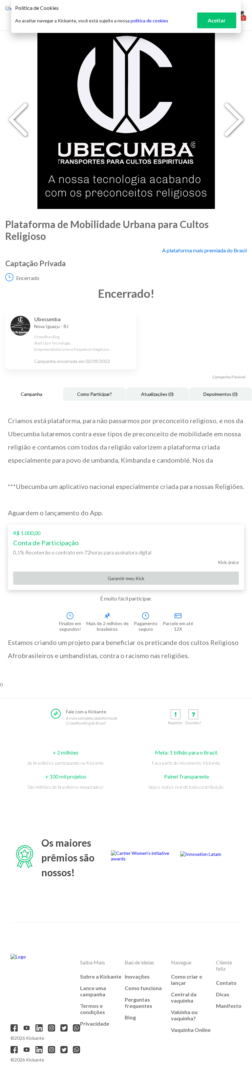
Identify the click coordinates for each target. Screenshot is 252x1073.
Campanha (31, 394)
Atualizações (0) (157, 394)
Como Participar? (94, 394)
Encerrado (27, 278)
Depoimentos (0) (220, 394)
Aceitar (217, 20)
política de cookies (149, 20)
